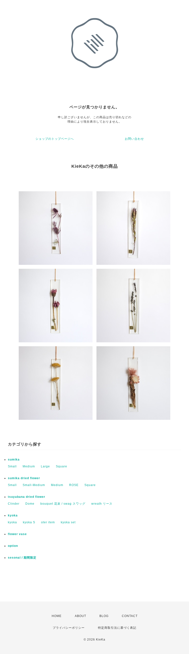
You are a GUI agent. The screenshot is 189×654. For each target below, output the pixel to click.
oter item (48, 522)
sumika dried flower (24, 478)
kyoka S (29, 522)
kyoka (13, 515)
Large (45, 466)
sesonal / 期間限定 (22, 557)
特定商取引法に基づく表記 (117, 627)
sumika (14, 459)
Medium (29, 466)
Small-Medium (34, 485)
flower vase (17, 534)
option (13, 546)
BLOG (104, 616)
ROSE (74, 485)
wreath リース (101, 503)
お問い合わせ (134, 139)
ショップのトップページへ (54, 139)
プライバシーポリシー (69, 627)
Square (61, 466)
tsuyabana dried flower (26, 497)
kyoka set (68, 522)
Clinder (13, 503)
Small (12, 466)
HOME (57, 616)
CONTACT (130, 616)
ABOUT (80, 616)
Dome (29, 503)
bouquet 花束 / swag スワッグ (62, 503)
